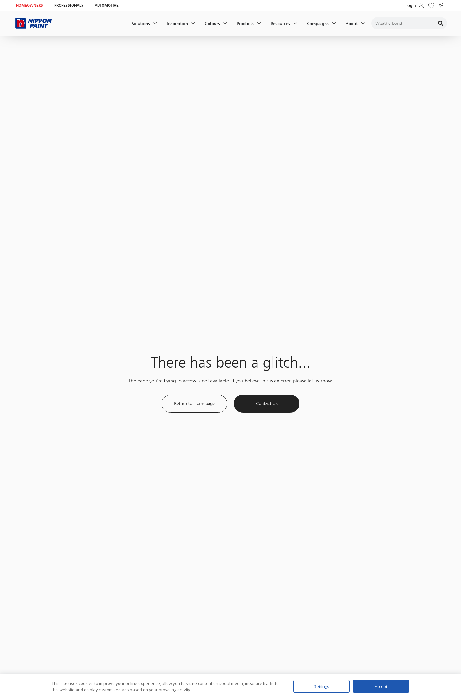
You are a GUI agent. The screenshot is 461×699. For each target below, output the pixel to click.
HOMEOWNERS (29, 5)
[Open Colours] (225, 23)
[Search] (440, 23)
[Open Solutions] (155, 23)
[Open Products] (259, 23)
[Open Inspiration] (193, 23)
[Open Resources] (295, 23)
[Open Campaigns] (334, 23)
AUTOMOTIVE (107, 5)
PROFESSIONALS (68, 5)
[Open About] (363, 23)
